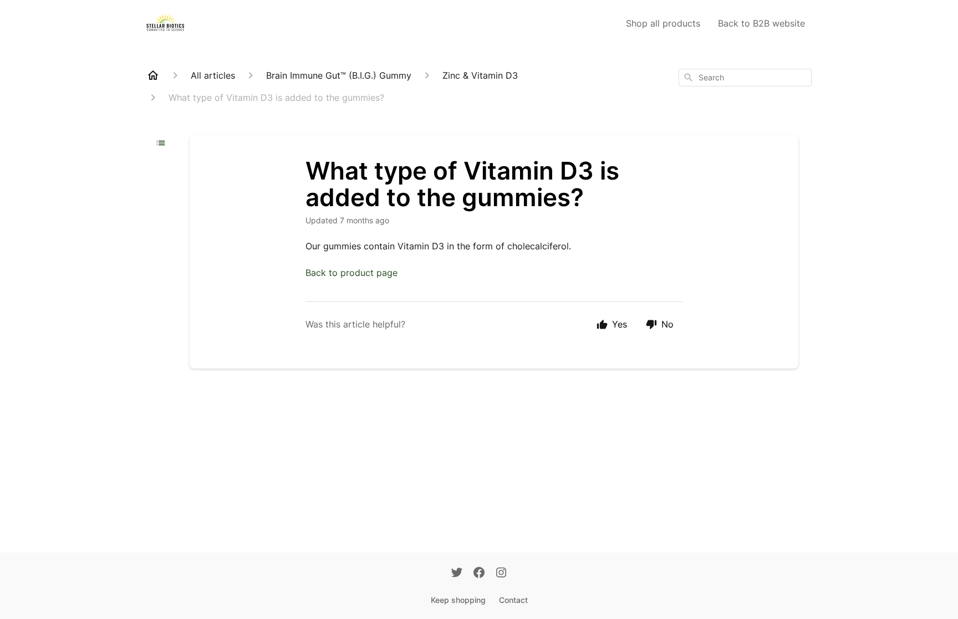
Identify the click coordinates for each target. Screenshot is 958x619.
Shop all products (663, 23)
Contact (513, 600)
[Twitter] (456, 573)
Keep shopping (458, 600)
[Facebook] (479, 573)
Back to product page (351, 272)
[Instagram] (501, 573)
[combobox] (745, 77)
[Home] (153, 75)
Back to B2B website (761, 23)
